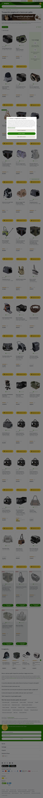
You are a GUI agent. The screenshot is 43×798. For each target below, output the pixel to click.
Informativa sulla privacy (11, 127)
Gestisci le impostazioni (21, 130)
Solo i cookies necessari (21, 136)
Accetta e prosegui (21, 133)
